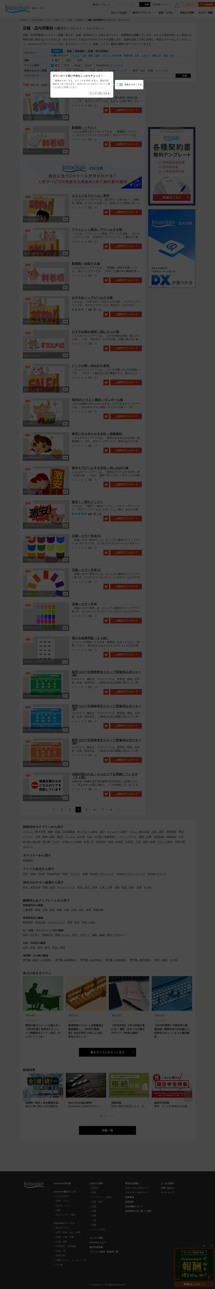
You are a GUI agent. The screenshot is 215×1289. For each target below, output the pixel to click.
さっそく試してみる (100, 93)
